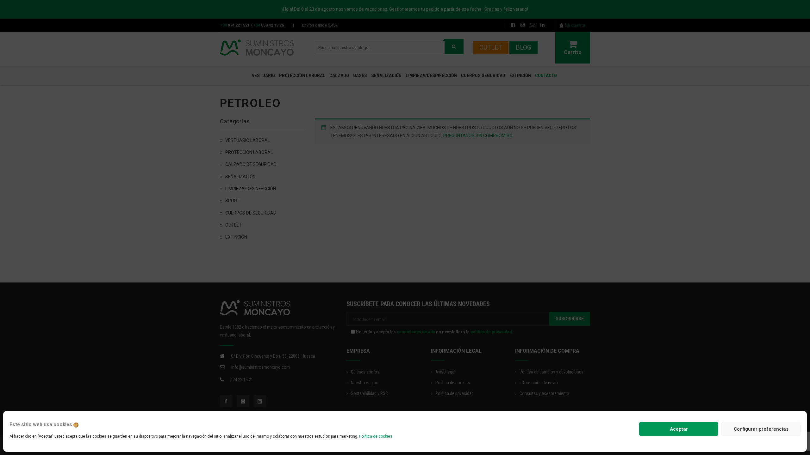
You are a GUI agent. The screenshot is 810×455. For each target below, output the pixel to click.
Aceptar (679, 429)
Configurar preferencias (761, 429)
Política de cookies (375, 436)
